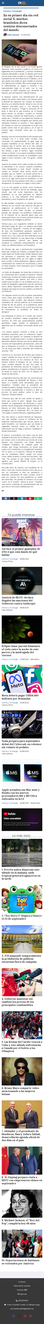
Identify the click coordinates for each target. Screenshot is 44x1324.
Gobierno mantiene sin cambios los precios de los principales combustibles (18, 1001)
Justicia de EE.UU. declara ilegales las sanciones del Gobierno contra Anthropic (19, 600)
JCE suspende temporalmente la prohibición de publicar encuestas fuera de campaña (21, 958)
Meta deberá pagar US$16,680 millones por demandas (20, 697)
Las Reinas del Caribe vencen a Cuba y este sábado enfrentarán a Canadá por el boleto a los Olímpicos (22, 1046)
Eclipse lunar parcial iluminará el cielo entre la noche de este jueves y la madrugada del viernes (21, 651)
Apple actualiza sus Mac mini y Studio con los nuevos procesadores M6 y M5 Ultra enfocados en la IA (21, 794)
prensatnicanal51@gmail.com (22, 1309)
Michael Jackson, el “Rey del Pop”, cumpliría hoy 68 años (20, 1222)
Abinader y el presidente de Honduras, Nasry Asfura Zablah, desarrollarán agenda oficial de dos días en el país (21, 1136)
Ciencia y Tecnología (12, 11)
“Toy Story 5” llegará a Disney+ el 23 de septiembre (22, 917)
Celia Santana (13, 35)
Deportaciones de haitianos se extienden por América (20, 1262)
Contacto (22, 1282)
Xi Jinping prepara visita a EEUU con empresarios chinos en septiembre (22, 1180)
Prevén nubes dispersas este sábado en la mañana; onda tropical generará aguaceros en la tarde (21, 874)
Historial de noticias (22, 1286)
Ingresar (23, 1294)
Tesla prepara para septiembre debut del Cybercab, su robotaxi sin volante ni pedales (21, 744)
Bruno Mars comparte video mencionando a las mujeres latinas (20, 1091)
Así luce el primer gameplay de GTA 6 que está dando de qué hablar (21, 552)
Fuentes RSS (22, 1290)
